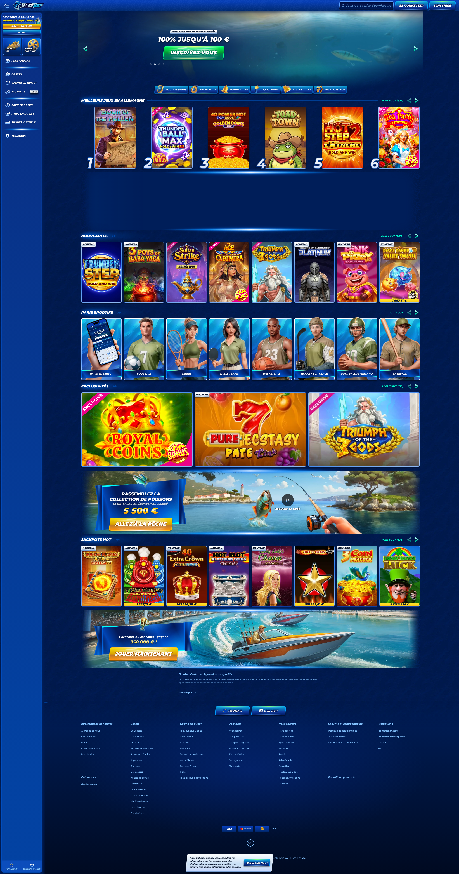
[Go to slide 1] (150, 64)
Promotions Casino (388, 730)
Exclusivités (94, 386)
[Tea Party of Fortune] (399, 138)
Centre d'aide (88, 736)
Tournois (382, 742)
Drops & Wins (236, 754)
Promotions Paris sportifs (391, 736)
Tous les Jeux (138, 813)
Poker (183, 771)
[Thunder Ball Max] (172, 138)
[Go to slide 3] (159, 64)
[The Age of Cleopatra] (229, 272)
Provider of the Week (142, 748)
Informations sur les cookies (343, 742)
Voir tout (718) (392, 386)
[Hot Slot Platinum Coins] (229, 576)
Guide (84, 742)
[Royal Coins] (137, 429)
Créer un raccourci (91, 748)
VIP (380, 748)
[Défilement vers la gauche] (85, 49)
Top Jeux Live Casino (191, 730)
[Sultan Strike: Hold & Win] (186, 272)
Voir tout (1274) (391, 236)
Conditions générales (342, 777)
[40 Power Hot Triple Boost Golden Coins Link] (228, 138)
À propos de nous (90, 730)
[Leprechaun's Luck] (399, 576)
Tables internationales (192, 754)
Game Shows (187, 760)
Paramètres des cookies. (227, 867)
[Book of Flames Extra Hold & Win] (101, 576)
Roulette (184, 742)
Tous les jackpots (238, 766)
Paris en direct (286, 736)
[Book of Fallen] (115, 138)
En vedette (136, 730)
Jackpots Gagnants (239, 742)
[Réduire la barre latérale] (6, 5)
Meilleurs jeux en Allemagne (112, 100)
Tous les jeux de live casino (194, 777)
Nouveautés (94, 236)
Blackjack (185, 748)
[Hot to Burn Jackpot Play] (314, 576)
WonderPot (235, 730)
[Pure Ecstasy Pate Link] (250, 429)
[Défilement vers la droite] (416, 49)
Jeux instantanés (140, 795)
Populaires (136, 742)
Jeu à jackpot (236, 760)
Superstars (136, 760)
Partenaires (89, 784)
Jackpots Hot (96, 539)
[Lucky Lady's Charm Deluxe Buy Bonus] (272, 576)
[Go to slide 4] (163, 64)
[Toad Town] (285, 138)
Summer (135, 766)
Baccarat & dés (188, 766)
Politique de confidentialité (342, 730)
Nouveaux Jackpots (240, 748)
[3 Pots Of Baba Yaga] (144, 272)
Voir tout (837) (392, 100)
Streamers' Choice (140, 754)
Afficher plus (186, 692)
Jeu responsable (337, 736)
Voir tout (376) (392, 539)
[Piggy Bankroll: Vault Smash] (399, 272)
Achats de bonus (140, 777)
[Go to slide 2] (155, 64)
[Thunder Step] (101, 272)
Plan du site (87, 754)
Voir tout (396, 312)
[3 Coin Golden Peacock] (357, 576)
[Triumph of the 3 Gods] (272, 272)
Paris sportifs (97, 312)
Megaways (136, 783)
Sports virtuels (286, 742)
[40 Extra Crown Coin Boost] (186, 576)
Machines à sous (139, 801)
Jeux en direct (138, 789)
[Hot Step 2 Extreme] (342, 138)
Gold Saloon (186, 736)
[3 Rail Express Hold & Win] (144, 576)
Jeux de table (138, 807)
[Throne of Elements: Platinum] (314, 272)
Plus (273, 828)
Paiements (88, 777)
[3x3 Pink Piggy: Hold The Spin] (357, 272)
